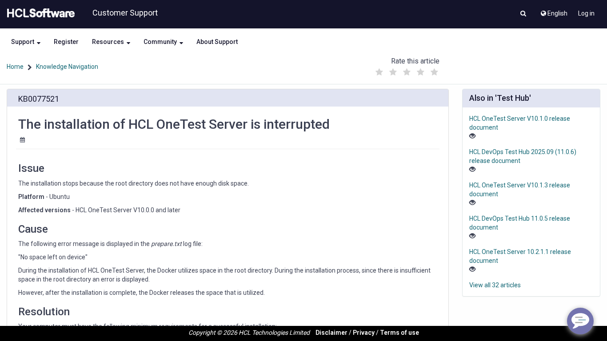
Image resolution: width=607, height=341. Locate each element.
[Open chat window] (580, 321)
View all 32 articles (495, 285)
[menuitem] (553, 11)
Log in (586, 13)
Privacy (364, 332)
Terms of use (399, 332)
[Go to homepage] (39, 13)
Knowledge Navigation (67, 66)
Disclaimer (331, 332)
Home (15, 66)
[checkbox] (379, 72)
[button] (523, 14)
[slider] (406, 70)
